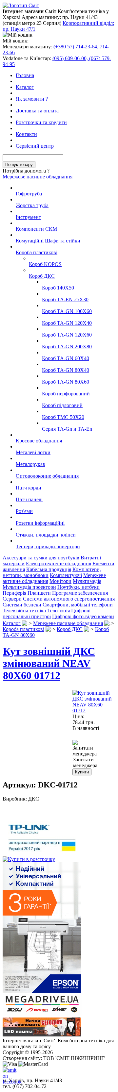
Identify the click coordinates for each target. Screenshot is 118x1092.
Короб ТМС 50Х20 (63, 417)
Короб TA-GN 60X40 (65, 358)
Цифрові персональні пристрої (46, 613)
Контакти (26, 134)
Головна (25, 75)
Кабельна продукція (48, 569)
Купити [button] (82, 771)
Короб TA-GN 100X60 (67, 311)
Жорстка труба (32, 205)
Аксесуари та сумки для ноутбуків (41, 557)
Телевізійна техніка (24, 610)
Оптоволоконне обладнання (47, 476)
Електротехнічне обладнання (58, 563)
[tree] (59, 367)
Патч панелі (29, 499)
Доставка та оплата (37, 110)
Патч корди (28, 487)
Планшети (39, 593)
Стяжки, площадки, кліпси (46, 535)
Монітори (60, 581)
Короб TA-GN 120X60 (67, 335)
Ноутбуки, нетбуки (78, 587)
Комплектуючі (66, 575)
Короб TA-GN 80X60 (65, 382)
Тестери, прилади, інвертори (48, 546)
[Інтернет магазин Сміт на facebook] (8, 1072)
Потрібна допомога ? (26, 171)
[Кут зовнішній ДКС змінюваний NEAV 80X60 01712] (93, 710)
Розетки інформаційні (40, 523)
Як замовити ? (32, 99)
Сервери (12, 599)
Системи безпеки (22, 604)
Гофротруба (29, 193)
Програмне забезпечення (80, 593)
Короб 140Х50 (58, 287)
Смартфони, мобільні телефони (78, 604)
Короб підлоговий (62, 405)
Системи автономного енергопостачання (69, 599)
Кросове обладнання (39, 440)
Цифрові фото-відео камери (83, 616)
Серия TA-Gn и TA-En (67, 429)
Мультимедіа (87, 581)
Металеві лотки (33, 452)
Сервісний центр (35, 146)
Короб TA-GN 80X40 (65, 370)
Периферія (14, 593)
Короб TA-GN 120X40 (67, 323)
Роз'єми (24, 511)
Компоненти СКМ (36, 229)
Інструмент (28, 217)
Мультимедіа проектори (29, 587)
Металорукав (30, 464)
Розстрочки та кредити (41, 122)
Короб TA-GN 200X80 (67, 346)
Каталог (25, 87)
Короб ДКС (42, 276)
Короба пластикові (36, 252)
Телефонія (58, 610)
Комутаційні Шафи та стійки (48, 240)
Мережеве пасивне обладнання (37, 176)
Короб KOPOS (45, 264)
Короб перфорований (66, 393)
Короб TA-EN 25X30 (65, 299)
